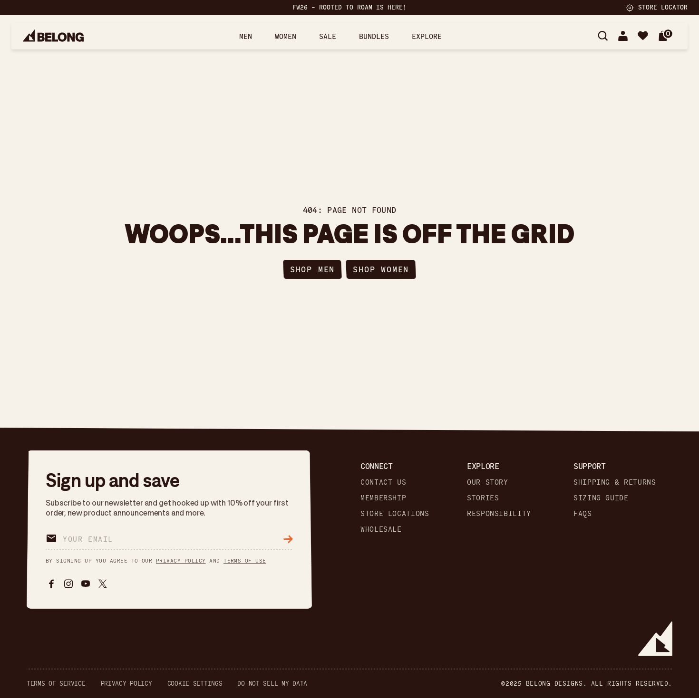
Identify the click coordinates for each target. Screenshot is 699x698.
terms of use (244, 560)
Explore (427, 36)
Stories (483, 497)
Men (245, 36)
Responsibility (499, 513)
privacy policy (181, 560)
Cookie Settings (195, 683)
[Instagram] (68, 584)
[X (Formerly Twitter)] (102, 584)
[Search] (603, 36)
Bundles (374, 36)
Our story (487, 482)
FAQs (582, 513)
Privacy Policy (126, 683)
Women (285, 36)
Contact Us (383, 482)
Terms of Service (56, 683)
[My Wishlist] (643, 36)
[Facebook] (51, 584)
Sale (327, 36)
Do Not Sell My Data (272, 683)
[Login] (623, 36)
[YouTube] (85, 584)
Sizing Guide (601, 497)
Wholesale (381, 529)
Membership (383, 497)
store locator (663, 7)
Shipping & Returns (614, 482)
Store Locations (394, 513)
